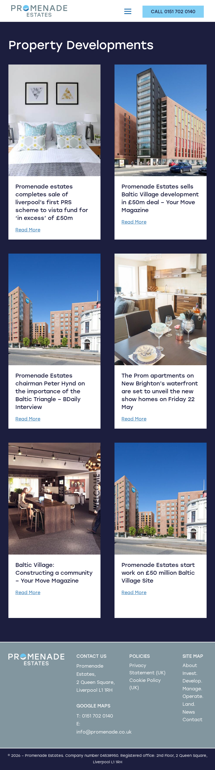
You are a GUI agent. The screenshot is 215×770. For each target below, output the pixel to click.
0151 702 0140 (97, 716)
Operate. (193, 697)
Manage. (192, 689)
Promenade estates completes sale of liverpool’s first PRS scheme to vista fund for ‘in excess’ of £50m (51, 202)
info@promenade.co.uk (104, 732)
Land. (189, 704)
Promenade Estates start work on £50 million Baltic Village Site (158, 573)
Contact (192, 720)
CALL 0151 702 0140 (173, 12)
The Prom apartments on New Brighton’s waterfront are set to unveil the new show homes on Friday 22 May (159, 391)
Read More (27, 230)
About (190, 666)
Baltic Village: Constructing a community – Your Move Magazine (54, 573)
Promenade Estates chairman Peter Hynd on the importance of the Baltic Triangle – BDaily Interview (50, 391)
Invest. (190, 674)
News (189, 712)
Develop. (192, 681)
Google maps (93, 706)
